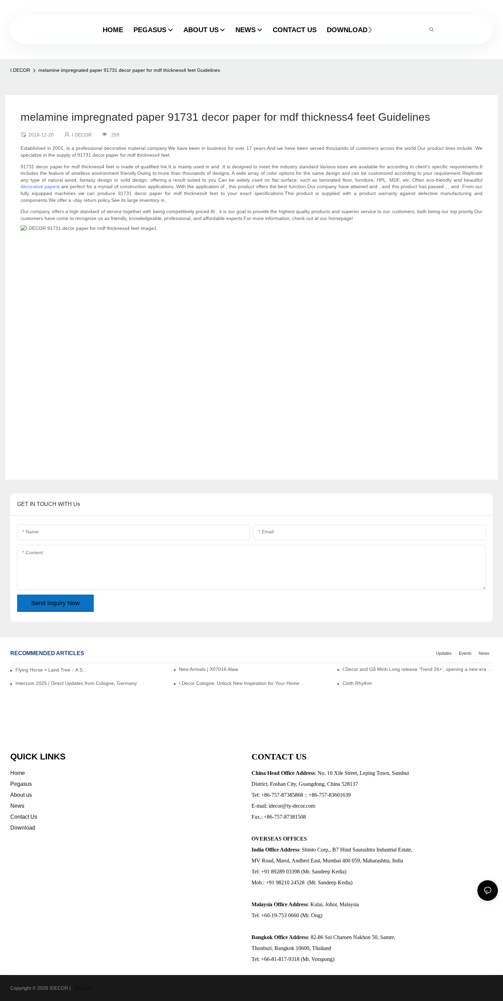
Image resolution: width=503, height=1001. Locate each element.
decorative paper (39, 186)
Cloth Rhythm (357, 683)
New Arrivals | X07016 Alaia (208, 669)
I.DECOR (20, 70)
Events (465, 653)
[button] (370, 30)
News (484, 653)
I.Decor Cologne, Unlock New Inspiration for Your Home (239, 683)
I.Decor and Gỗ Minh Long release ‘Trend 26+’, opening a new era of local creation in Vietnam (418, 669)
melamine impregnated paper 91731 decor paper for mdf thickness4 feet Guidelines (129, 70)
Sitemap (81, 988)
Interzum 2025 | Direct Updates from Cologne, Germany (76, 683)
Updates (444, 653)
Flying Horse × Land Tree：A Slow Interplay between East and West (51, 670)
